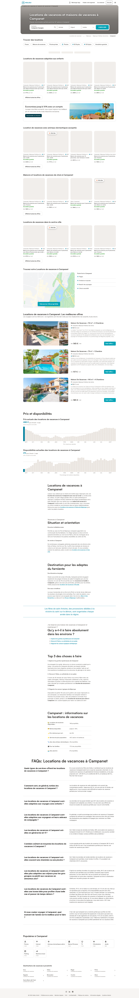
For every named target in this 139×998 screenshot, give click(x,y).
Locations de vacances (75, 36)
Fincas (27, 44)
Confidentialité (72, 995)
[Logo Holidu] (30, 2)
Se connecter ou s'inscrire (33, 115)
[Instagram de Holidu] (66, 991)
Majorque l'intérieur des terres (100, 36)
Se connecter (100, 2)
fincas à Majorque (70, 598)
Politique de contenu (83, 995)
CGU (66, 995)
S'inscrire (109, 2)
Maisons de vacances (39, 44)
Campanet (113, 36)
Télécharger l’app (75, 2)
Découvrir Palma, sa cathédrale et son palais (64, 641)
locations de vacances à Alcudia (69, 584)
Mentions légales (59, 995)
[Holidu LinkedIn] (69, 991)
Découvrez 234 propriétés (49, 304)
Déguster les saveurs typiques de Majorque (64, 643)
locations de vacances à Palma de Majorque (73, 507)
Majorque (88, 36)
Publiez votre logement (89, 2)
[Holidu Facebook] (72, 991)
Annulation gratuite (101, 44)
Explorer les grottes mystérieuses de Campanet (65, 639)
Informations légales (95, 995)
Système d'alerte (106, 995)
